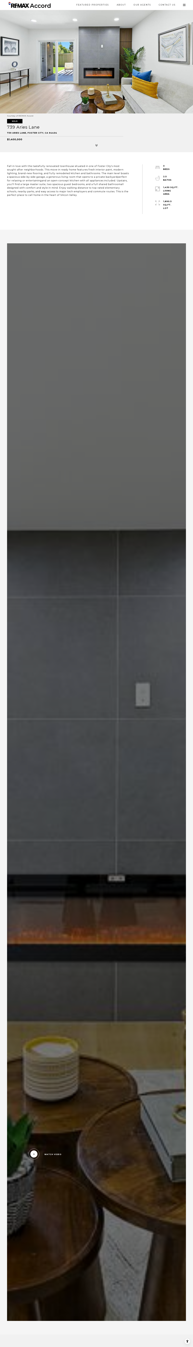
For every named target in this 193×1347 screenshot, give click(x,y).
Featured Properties (92, 5)
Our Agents (142, 5)
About (121, 5)
